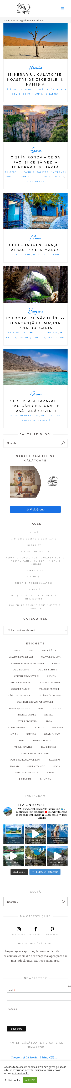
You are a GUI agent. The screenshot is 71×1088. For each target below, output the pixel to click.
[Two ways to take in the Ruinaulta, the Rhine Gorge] (13, 856)
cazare (56, 663)
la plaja (39, 727)
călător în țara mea (50, 695)
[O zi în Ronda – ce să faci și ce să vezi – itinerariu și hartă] (35, 123)
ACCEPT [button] (30, 1080)
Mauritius (57, 727)
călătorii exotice (49, 689)
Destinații (34, 577)
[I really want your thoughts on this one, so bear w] (57, 834)
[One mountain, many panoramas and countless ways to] (35, 856)
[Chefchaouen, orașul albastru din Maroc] (35, 211)
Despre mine (34, 570)
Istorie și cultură (51, 177)
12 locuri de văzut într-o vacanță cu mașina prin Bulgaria (35, 323)
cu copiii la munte (20, 682)
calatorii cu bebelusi (21, 657)
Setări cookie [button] (13, 1080)
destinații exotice (19, 708)
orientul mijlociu (42, 740)
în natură (45, 779)
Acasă (34, 532)
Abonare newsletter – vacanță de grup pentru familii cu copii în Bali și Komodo (36, 561)
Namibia (35, 67)
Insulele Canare (26, 715)
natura (14, 734)
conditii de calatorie (26, 676)
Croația (51, 676)
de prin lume (32, 94)
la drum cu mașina (17, 727)
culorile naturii (20, 689)
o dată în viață (52, 734)
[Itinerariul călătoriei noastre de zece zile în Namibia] (35, 41)
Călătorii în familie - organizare (33, 333)
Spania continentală (26, 772)
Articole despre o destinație (34, 539)
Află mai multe (20, 1073)
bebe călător (49, 650)
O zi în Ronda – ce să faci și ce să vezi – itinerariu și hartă (35, 162)
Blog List (34, 545)
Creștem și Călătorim (24, 1057)
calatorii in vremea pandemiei (27, 663)
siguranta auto (36, 766)
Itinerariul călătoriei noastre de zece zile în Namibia (35, 79)
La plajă (44, 420)
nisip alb (31, 734)
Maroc (35, 238)
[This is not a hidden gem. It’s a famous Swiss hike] (57, 856)
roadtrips (54, 760)
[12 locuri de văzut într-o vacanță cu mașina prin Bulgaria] (35, 284)
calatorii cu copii (51, 657)
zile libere (25, 779)
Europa (57, 708)
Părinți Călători (49, 1057)
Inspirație (28, 420)
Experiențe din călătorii (34, 583)
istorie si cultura (27, 721)
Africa (17, 650)
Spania (35, 150)
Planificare (35, 181)
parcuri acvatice (23, 747)
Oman (35, 394)
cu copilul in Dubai (49, 682)
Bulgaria (35, 311)
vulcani (51, 772)
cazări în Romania (47, 670)
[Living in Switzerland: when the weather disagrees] (13, 834)
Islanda (48, 715)
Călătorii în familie (19, 89)
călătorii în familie (19, 695)
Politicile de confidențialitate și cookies (35, 606)
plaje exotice (48, 747)
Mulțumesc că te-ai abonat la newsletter (34, 597)
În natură (51, 94)
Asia (31, 650)
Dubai (41, 708)
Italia (49, 721)
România (14, 766)
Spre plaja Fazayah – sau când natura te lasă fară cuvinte (35, 406)
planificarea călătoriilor (25, 760)
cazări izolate (21, 670)
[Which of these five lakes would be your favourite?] (35, 834)
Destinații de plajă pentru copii (35, 702)
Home (6, 20)
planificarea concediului (35, 753)
